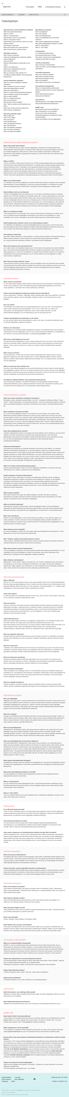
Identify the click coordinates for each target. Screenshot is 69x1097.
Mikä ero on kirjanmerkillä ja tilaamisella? (47, 88)
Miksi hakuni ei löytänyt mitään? (44, 76)
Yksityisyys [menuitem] (5, 1081)
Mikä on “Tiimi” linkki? (41, 47)
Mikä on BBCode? (9, 116)
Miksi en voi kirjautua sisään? (12, 39)
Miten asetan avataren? (10, 71)
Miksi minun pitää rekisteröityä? (13, 32)
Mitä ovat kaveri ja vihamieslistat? (45, 65)
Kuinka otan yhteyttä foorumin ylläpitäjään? (48, 119)
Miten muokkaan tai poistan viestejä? (14, 86)
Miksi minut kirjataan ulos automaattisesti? (16, 47)
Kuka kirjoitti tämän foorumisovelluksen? (47, 109)
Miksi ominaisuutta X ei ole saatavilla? (46, 111)
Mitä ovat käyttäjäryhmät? (43, 36)
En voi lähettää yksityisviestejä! (44, 53)
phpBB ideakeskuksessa (15, 1031)
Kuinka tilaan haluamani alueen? (44, 94)
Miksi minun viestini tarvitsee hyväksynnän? (16, 108)
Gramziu (13, 1092)
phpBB (42, 334)
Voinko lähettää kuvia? (10, 121)
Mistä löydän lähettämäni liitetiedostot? (47, 103)
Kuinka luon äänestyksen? (11, 90)
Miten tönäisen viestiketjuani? (12, 110)
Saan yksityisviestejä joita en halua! (45, 55)
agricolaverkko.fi (6, 1077)
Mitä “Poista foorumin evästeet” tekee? (15, 49)
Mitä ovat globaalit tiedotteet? (12, 123)
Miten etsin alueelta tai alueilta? (44, 74)
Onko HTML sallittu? (10, 117)
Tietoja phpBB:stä (26, 1022)
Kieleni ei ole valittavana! (11, 67)
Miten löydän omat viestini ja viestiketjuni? (47, 82)
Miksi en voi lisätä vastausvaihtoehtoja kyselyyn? (18, 92)
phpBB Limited (8, 1020)
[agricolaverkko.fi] (6, 6)
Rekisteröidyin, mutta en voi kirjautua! (15, 37)
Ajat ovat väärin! (8, 61)
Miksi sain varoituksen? (10, 100)
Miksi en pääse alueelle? (11, 96)
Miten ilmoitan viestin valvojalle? (13, 102)
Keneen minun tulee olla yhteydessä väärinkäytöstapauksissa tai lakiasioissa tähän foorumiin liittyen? (48, 115)
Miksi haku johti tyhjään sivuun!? (44, 78)
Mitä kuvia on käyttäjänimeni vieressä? (15, 69)
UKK (40, 6)
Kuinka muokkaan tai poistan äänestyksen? (16, 94)
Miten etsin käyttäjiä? (41, 80)
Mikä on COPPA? (8, 34)
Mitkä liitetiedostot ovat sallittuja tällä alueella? (49, 101)
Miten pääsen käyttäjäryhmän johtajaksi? (47, 41)
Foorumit (30, 6)
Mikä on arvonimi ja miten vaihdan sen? (15, 73)
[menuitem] (53, 7)
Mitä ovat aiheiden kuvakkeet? (12, 131)
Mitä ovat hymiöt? (9, 119)
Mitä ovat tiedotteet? (10, 125)
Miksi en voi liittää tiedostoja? (12, 98)
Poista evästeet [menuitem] (6, 1079)
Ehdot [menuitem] (13, 1081)
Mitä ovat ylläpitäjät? (41, 32)
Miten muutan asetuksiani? (11, 55)
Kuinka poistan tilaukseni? (42, 96)
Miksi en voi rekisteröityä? (11, 36)
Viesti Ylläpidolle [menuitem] (19, 1079)
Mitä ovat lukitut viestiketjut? (12, 129)
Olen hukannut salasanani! (11, 45)
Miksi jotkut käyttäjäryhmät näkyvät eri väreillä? (49, 43)
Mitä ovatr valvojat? (41, 34)
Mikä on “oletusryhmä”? (42, 45)
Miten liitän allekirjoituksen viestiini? (14, 88)
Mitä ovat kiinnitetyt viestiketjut (13, 127)
